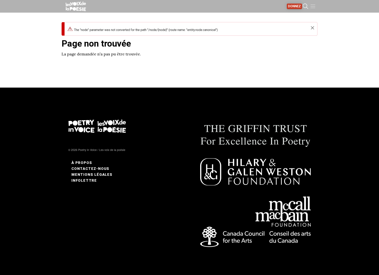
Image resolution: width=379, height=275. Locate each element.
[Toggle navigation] (312, 6)
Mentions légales (92, 174)
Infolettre (84, 180)
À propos (81, 163)
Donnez (294, 6)
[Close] (312, 27)
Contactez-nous (90, 168)
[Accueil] (76, 6)
